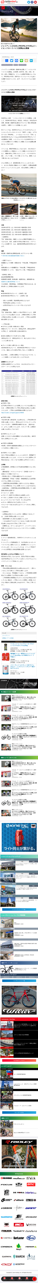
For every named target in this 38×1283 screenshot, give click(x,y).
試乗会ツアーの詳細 (7, 638)
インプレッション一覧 (19, 980)
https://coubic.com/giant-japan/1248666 (12, 412)
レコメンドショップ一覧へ (19, 909)
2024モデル (32, 977)
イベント (27, 1279)
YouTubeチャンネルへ (19, 1060)
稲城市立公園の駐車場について (10, 281)
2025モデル (19, 977)
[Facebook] (16, 60)
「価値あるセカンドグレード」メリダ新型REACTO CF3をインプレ (25, 969)
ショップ (19, 1279)
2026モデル (6, 977)
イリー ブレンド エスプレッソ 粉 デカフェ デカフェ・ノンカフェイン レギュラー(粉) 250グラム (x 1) (22, 666)
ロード (15, 65)
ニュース (4, 1279)
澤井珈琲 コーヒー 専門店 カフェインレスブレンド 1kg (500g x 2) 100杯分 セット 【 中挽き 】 (22, 655)
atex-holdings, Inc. (17, 1272)
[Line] (21, 60)
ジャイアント (22, 65)
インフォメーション (7, 65)
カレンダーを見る (19, 1112)
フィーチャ (12, 1279)
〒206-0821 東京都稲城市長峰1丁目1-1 (12, 255)
